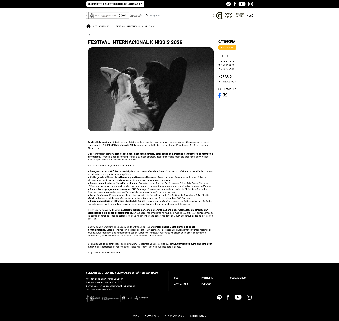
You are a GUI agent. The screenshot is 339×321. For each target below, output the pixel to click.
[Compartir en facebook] (219, 94)
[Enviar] (147, 15)
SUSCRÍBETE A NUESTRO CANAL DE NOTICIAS (113, 4)
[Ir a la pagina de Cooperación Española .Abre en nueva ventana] (136, 15)
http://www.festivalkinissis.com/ (104, 252)
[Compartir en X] (225, 94)
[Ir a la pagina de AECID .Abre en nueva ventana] (123, 15)
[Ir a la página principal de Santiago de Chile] (230, 15)
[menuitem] (185, 278)
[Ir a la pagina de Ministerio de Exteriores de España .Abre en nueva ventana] (101, 15)
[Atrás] (89, 35)
